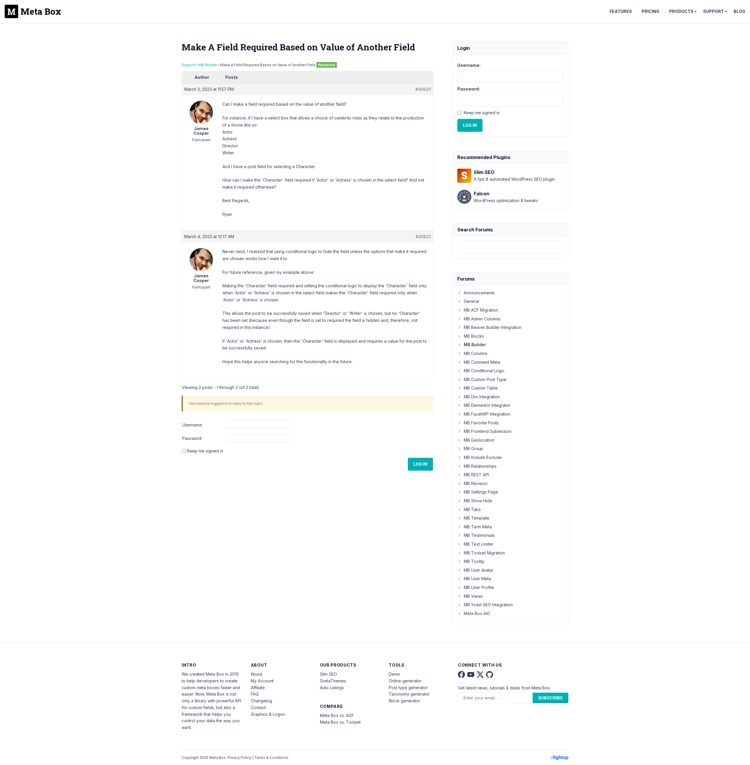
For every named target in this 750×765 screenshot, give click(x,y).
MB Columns (476, 353)
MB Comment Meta (482, 362)
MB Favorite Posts (481, 422)
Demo (394, 674)
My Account (262, 680)
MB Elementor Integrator (487, 405)
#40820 (423, 89)
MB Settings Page (481, 491)
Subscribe (550, 697)
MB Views (473, 596)
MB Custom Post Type (485, 379)
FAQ (255, 693)
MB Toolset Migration (484, 552)
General (471, 301)
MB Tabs (472, 509)
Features (621, 11)
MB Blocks (474, 336)
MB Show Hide (478, 500)
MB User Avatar (478, 570)
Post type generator (408, 687)
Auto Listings (332, 687)
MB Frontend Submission (488, 431)
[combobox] (510, 247)
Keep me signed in (205, 450)
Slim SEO (328, 674)
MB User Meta (477, 578)
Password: (192, 438)
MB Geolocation (479, 440)
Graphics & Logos (268, 714)
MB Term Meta (478, 526)
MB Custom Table (481, 387)
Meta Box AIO (477, 613)
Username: (192, 424)
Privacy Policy (239, 757)
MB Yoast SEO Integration (488, 604)
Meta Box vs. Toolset (340, 722)
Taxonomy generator (409, 693)
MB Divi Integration (482, 396)
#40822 (423, 236)
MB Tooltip (474, 561)
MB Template (476, 517)
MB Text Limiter (478, 544)
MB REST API (476, 474)
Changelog (261, 700)
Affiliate (258, 687)
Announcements (479, 292)
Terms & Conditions (271, 757)
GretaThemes (333, 680)
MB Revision (476, 483)
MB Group (473, 448)
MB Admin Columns (482, 318)
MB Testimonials (479, 535)
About (256, 674)
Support (713, 11)
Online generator (405, 680)
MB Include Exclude (483, 457)
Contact (258, 707)
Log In (420, 464)
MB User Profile (479, 587)
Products (681, 11)
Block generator (404, 700)
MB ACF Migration (481, 310)
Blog (739, 11)
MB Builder (208, 65)
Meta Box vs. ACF (337, 715)
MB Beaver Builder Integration (492, 327)
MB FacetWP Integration (487, 413)
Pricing (650, 11)
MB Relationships (480, 466)
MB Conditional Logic (484, 370)
